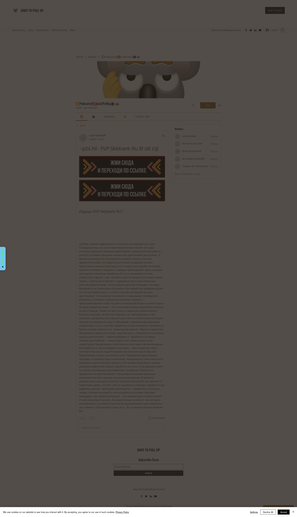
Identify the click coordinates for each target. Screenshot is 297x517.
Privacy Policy (122, 512)
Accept (283, 512)
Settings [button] (254, 512)
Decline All (268, 512)
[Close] (293, 512)
